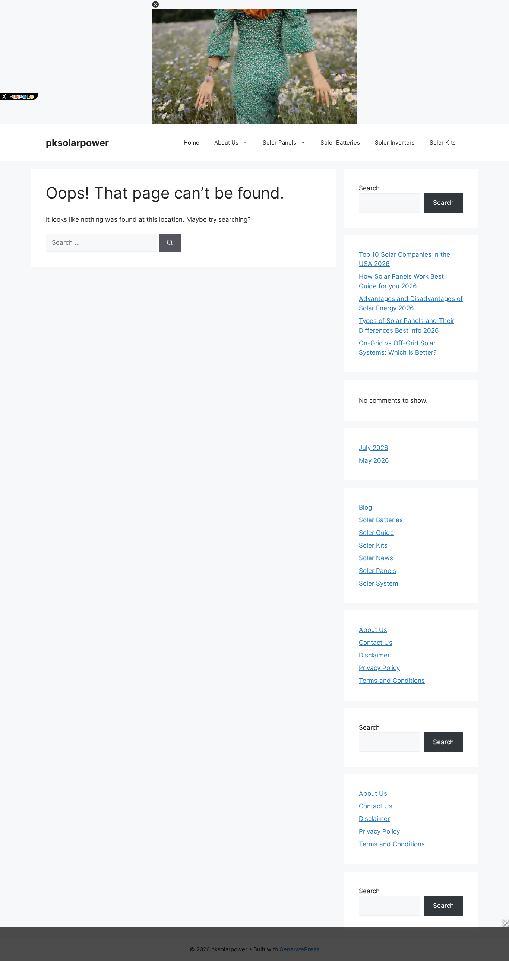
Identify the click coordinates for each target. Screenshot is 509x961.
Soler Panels (279, 142)
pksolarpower (77, 142)
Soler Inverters (395, 142)
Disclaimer (374, 655)
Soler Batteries (340, 142)
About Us (226, 142)
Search (369, 188)
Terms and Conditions (392, 680)
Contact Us (375, 642)
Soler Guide (376, 532)
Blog (365, 507)
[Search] (170, 243)
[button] (155, 4)
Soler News (376, 558)
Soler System (378, 583)
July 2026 (373, 447)
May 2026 (374, 460)
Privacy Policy (379, 668)
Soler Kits (443, 142)
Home (191, 142)
